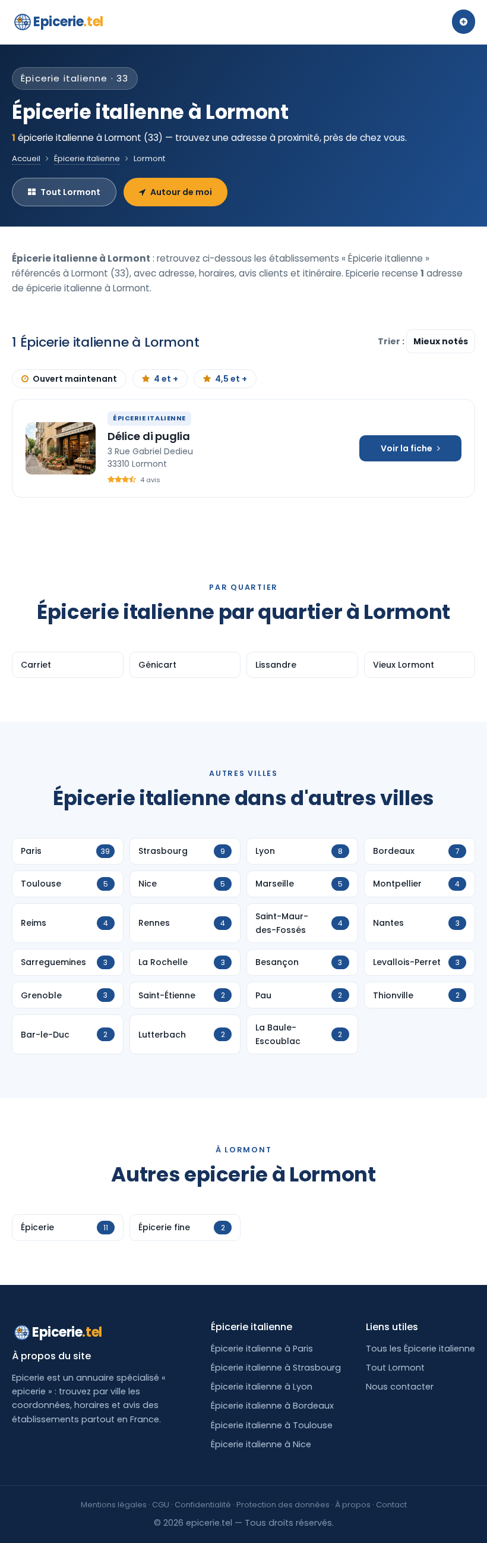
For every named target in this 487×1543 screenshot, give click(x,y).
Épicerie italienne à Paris (262, 1349)
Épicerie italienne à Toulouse (272, 1425)
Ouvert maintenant (75, 379)
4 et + (166, 379)
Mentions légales (114, 1504)
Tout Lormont (70, 192)
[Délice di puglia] (61, 448)
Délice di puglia (148, 436)
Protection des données (283, 1504)
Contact (391, 1504)
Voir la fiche (406, 448)
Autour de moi (181, 192)
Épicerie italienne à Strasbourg (276, 1368)
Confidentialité (203, 1504)
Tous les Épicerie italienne (420, 1349)
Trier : (392, 341)
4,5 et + (231, 379)
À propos (353, 1504)
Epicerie (68, 21)
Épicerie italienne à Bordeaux (272, 1406)
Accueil (26, 158)
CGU (160, 1504)
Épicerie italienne (87, 158)
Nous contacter (400, 1387)
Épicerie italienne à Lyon (261, 1387)
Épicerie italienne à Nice (261, 1444)
